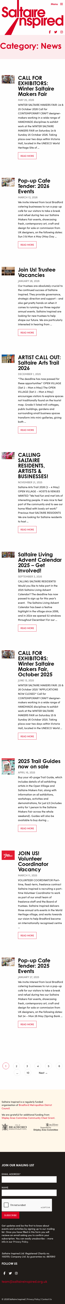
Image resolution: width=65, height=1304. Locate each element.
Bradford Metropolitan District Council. (27, 1106)
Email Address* (11, 1174)
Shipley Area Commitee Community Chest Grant (28, 1117)
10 (28, 1072)
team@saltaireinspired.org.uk (24, 1281)
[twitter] (55, 31)
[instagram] (61, 31)
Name (5, 1187)
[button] (57, 4)
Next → (43, 1072)
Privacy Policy (20, 1241)
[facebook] (49, 31)
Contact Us (46, 1299)
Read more (27, 155)
